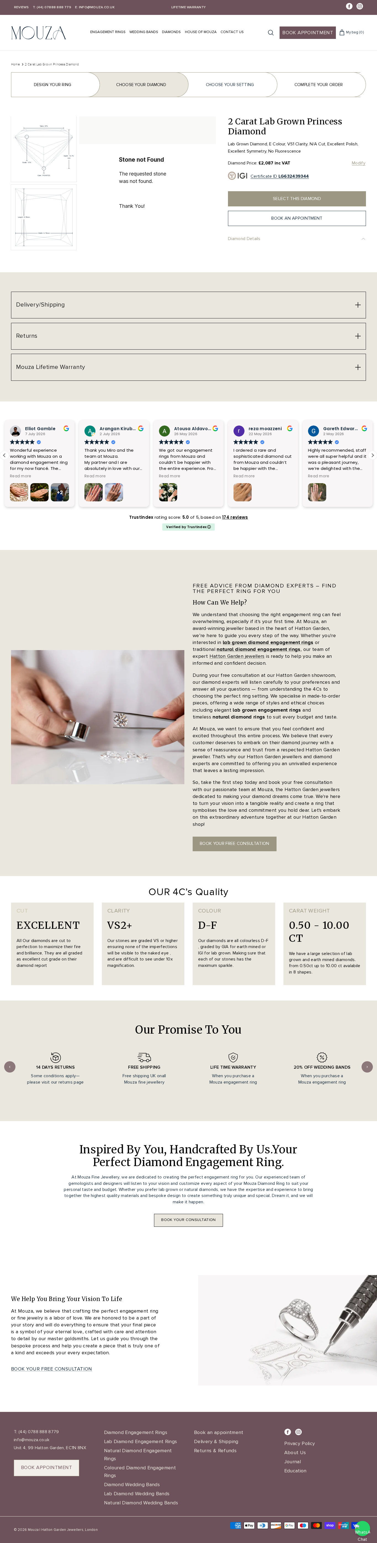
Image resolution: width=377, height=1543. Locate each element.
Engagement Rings (108, 32)
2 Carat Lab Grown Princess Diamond (52, 64)
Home (15, 64)
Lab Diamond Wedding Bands (137, 1494)
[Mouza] (38, 32)
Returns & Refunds (215, 1451)
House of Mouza (201, 32)
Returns (27, 336)
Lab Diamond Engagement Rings (140, 1441)
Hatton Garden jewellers (237, 656)
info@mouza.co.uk (31, 1440)
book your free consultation (234, 843)
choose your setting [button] (230, 84)
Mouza (33, 1530)
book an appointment (296, 218)
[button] (372, 455)
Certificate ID (280, 176)
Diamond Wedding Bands (132, 1484)
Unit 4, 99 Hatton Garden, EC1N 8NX (50, 1448)
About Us (295, 1452)
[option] (147, 184)
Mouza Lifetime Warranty (50, 367)
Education (295, 1471)
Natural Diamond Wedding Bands (141, 1503)
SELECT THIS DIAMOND (297, 198)
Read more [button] (22, 476)
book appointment (46, 1467)
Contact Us (232, 32)
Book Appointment (307, 33)
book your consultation (188, 1219)
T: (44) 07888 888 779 (52, 7)
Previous (9, 1067)
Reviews (21, 7)
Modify (358, 163)
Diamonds (171, 32)
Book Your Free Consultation (51, 1369)
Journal (292, 1462)
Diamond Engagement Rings (136, 1432)
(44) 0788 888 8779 (38, 1432)
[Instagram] (359, 6)
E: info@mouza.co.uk (95, 7)
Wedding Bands (143, 32)
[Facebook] (349, 6)
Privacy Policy (299, 1443)
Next (367, 1067)
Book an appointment (218, 1432)
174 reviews (235, 517)
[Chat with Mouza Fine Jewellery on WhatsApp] (362, 1528)
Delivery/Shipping (40, 304)
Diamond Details (244, 238)
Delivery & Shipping (216, 1441)
